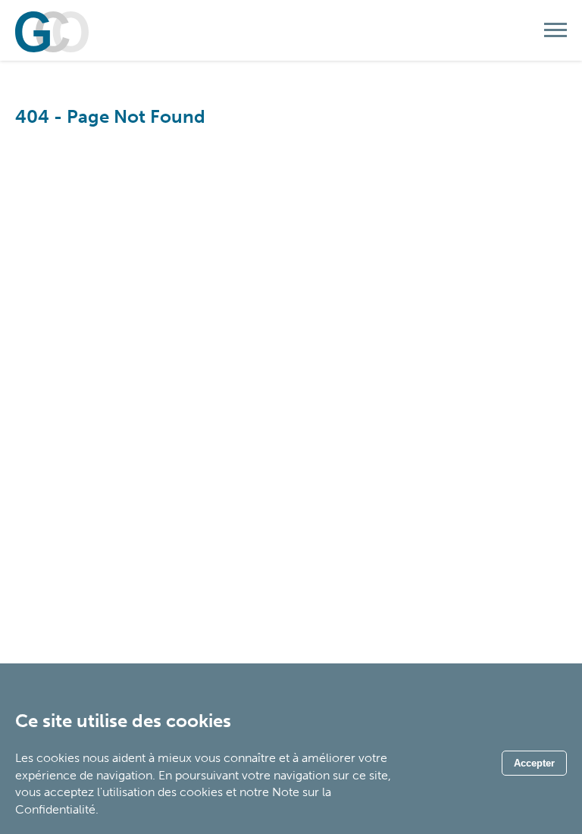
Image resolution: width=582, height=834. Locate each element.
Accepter (534, 763)
